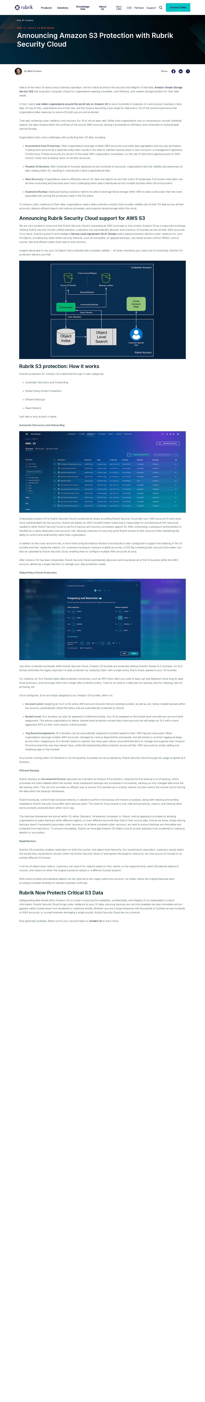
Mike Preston (35, 71)
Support (151, 7)
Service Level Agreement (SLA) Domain (93, 233)
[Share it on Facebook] (173, 71)
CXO (129, 7)
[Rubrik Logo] (24, 7)
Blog (19, 20)
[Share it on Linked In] (180, 71)
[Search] (160, 7)
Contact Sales (178, 7)
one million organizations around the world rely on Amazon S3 (72, 104)
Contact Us (95, 920)
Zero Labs (119, 7)
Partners (139, 7)
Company (29, 20)
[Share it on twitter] (187, 71)
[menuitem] (46, 7)
